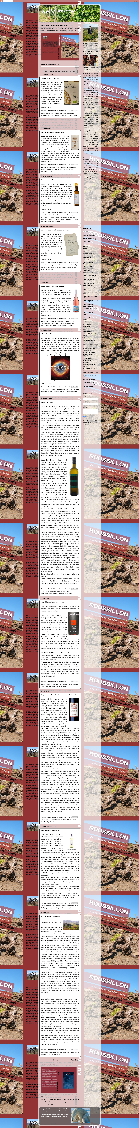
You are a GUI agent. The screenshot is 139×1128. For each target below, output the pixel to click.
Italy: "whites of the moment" (50, 830)
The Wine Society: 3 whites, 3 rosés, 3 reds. (55, 230)
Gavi (56, 905)
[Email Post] (69, 110)
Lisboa (73, 167)
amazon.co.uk (63, 381)
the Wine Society (56, 236)
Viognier (75, 115)
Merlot (61, 323)
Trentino (64, 686)
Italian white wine (67, 905)
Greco (57, 167)
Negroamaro (44, 593)
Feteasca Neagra (45, 323)
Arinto (46, 321)
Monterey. (44, 115)
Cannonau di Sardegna (56, 591)
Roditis (64, 267)
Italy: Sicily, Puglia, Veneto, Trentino (52, 602)
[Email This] (72, 110)
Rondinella (52, 686)
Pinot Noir (50, 115)
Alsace (47, 113)
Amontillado (52, 215)
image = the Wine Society (57, 159)
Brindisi (47, 591)
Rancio (76, 219)
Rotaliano (69, 820)
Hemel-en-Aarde (58, 217)
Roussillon (61, 115)
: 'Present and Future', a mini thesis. (90, 308)
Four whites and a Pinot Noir (50, 78)
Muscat (57, 219)
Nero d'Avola (70, 1052)
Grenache (70, 265)
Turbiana (70, 115)
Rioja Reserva (66, 169)
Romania (43, 325)
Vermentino (51, 269)
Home (55, 1060)
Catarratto (59, 1052)
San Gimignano (58, 908)
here (45, 91)
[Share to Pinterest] (77, 110)
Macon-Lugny (44, 219)
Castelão (58, 265)
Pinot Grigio (56, 391)
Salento (55, 593)
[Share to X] (75, 110)
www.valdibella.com (51, 970)
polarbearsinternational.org (59, 1116)
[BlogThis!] (73, 110)
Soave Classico (68, 593)
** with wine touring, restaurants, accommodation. (90, 240)
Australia (51, 321)
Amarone (47, 684)
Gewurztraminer (45, 217)
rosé (72, 169)
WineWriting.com (58, 11)
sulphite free (57, 1054)
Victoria (65, 325)
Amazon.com (72, 1103)
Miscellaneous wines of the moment (52, 286)
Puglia (50, 593)
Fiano (63, 591)
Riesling (56, 115)
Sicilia (53, 221)
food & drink (89, 389)
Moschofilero (44, 267)
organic (62, 219)
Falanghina (48, 905)
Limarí (73, 217)
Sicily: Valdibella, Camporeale (50, 916)
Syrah (45, 269)
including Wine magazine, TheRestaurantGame (89, 381)
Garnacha (64, 265)
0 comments (62, 110)
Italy (71, 591)
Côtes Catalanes (68, 215)
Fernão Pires (70, 321)
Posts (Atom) (51, 1064)
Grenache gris (62, 113)
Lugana (72, 113)
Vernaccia (73, 908)
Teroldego (47, 822)
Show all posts (70, 71)
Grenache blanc (53, 113)
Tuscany (68, 908)
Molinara (64, 684)
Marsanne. (52, 219)
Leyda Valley (67, 217)
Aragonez (53, 265)
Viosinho (70, 325)
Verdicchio (74, 391)
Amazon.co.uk (62, 1103)
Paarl (66, 219)
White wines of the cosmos (49, 334)
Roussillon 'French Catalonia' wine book (54, 25)
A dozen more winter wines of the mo (53, 132)
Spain (54, 325)
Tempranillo (59, 325)
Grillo (67, 113)
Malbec (49, 169)
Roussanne (44, 171)
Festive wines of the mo (48, 180)
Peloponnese (57, 267)
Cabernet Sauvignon (50, 1052)
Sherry (49, 221)
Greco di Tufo (69, 389)
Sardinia (74, 267)
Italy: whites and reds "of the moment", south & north (58, 695)
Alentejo (47, 265)
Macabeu (43, 169)
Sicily (65, 115)
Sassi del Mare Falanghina (58, 425)
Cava (46, 167)
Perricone (47, 1054)
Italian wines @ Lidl (47, 402)
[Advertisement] (60, 123)
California (57, 321)
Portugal (71, 323)
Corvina (53, 684)
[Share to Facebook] (76, 110)
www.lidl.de (45, 451)
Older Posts (75, 1060)
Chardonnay (51, 167)
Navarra (51, 267)
